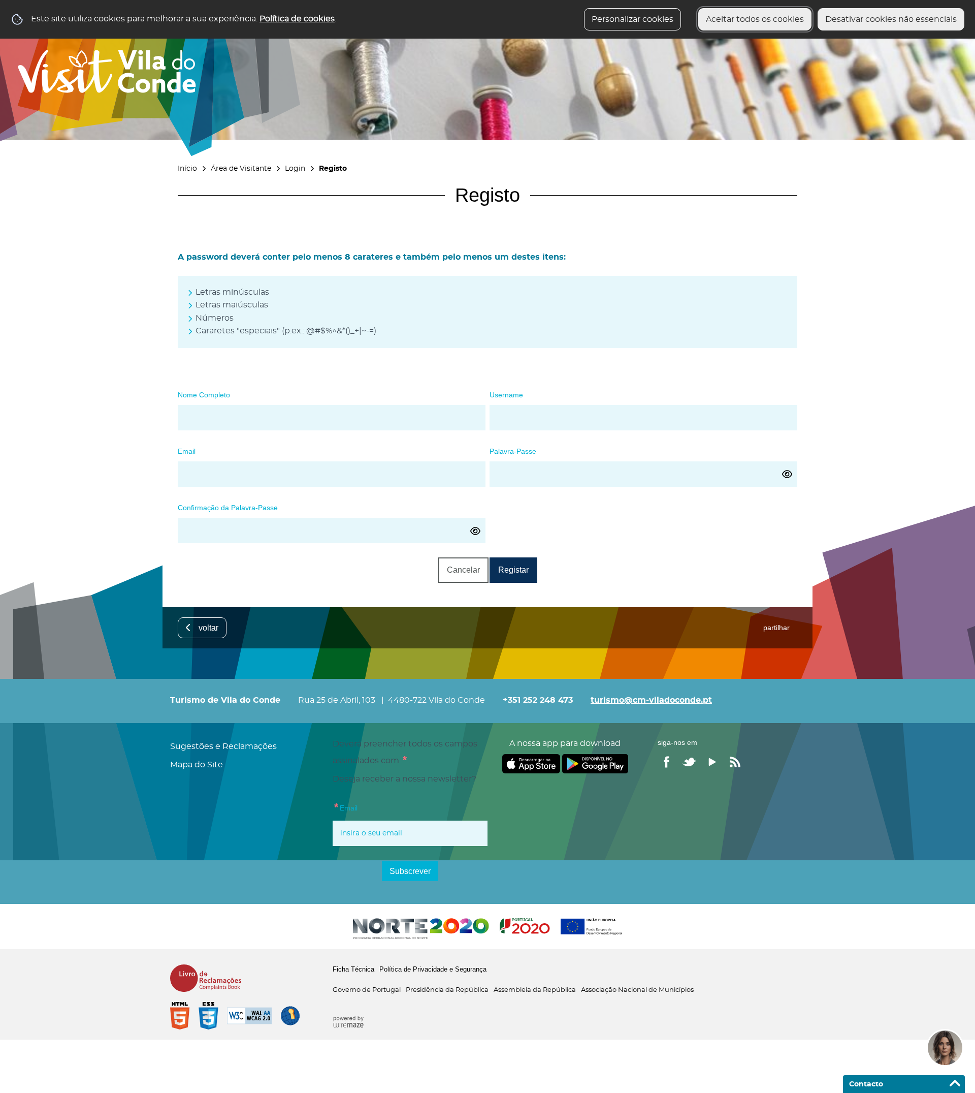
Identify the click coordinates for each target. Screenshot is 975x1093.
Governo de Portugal (367, 990)
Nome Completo (204, 393)
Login (295, 168)
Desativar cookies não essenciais (891, 19)
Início (187, 168)
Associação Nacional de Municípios (637, 990)
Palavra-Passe (513, 449)
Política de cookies (297, 19)
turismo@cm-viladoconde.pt (651, 700)
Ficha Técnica (353, 969)
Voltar (208, 627)
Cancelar (463, 570)
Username (506, 393)
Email (187, 449)
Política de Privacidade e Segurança (432, 969)
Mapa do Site (196, 765)
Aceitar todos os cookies (755, 19)
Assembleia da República (535, 990)
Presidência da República (447, 990)
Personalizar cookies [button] (632, 19)
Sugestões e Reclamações (223, 746)
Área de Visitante (241, 168)
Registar (513, 570)
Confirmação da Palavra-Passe (228, 506)
